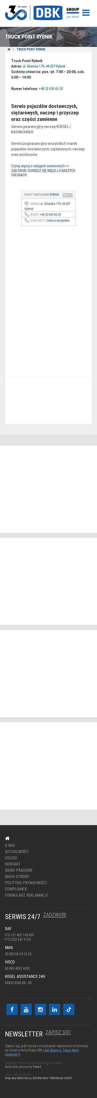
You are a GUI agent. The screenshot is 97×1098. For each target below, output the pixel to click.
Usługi (11, 858)
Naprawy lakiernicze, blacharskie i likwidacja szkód (38, 1078)
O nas (10, 845)
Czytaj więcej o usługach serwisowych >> (40, 166)
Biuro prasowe (18, 870)
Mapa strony (17, 876)
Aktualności (16, 852)
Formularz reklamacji (26, 895)
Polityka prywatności (26, 883)
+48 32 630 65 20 (51, 89)
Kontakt (45, 400)
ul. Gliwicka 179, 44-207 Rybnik (44, 66)
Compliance (16, 889)
